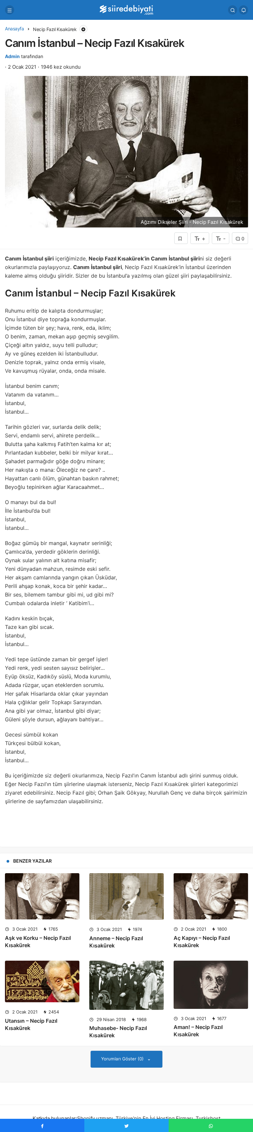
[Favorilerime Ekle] (181, 238)
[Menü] (9, 10)
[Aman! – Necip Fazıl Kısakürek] (211, 985)
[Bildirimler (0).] (243, 10)
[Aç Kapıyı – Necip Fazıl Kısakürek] (211, 896)
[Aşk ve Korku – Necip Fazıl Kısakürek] (42, 896)
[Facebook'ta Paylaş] (42, 1125)
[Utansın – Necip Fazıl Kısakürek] (42, 982)
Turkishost (208, 1118)
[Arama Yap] (232, 10)
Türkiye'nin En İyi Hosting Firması (154, 1118)
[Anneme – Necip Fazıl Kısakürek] (126, 896)
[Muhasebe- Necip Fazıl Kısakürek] (126, 985)
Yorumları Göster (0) (123, 1058)
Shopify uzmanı (95, 1118)
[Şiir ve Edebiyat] (126, 9)
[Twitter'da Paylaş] (126, 1125)
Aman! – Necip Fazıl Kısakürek (198, 1031)
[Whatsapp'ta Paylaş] (211, 1125)
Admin (12, 56)
